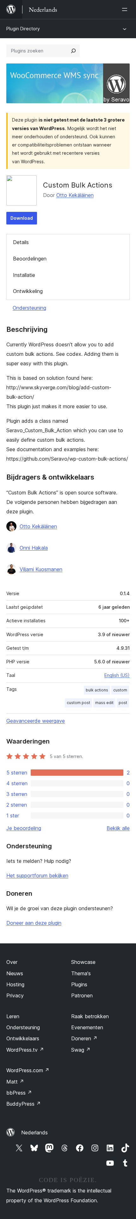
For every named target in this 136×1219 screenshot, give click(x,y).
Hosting (15, 984)
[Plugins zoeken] (73, 51)
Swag (80, 1050)
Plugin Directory (23, 28)
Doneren (84, 1038)
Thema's (81, 973)
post (123, 702)
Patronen (82, 995)
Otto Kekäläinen (75, 195)
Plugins (79, 984)
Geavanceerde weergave (35, 721)
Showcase (83, 962)
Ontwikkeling (28, 291)
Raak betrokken (90, 1016)
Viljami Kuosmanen (41, 569)
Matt (15, 1082)
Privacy (15, 995)
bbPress (19, 1093)
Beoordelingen (29, 258)
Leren (12, 1016)
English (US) (117, 675)
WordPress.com (27, 1070)
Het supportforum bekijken (37, 875)
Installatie (24, 275)
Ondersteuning (29, 308)
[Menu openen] (126, 9)
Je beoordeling (23, 828)
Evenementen (87, 1027)
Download (21, 218)
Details (21, 242)
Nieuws (14, 973)
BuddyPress (23, 1104)
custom (120, 690)
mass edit (104, 702)
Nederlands (34, 1132)
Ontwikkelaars (22, 1038)
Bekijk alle (118, 828)
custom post (78, 702)
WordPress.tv (25, 1050)
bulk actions (97, 690)
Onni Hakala (34, 548)
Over (11, 962)
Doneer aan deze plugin (33, 923)
